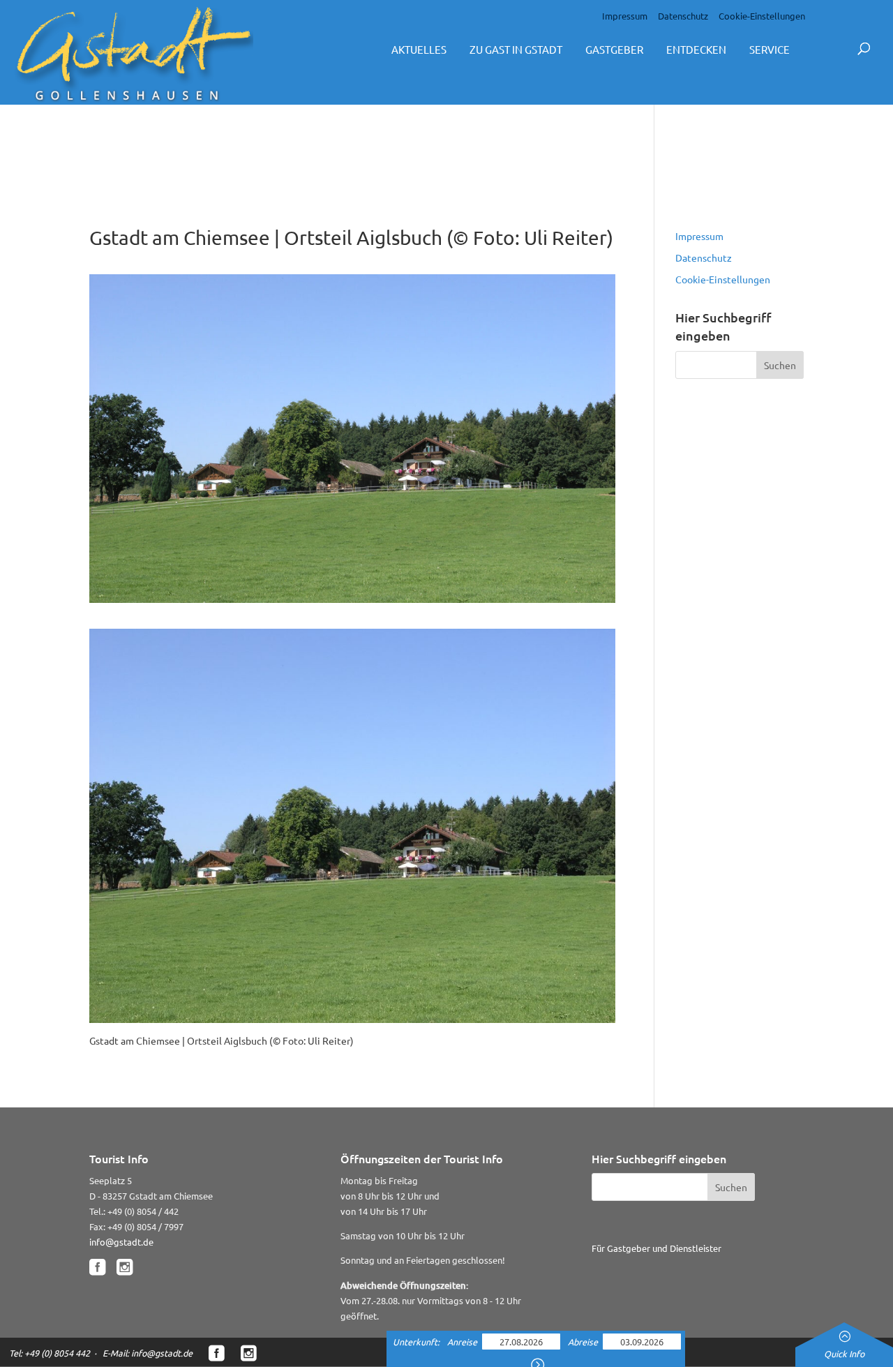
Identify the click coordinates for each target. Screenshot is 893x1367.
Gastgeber (614, 49)
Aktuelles (418, 49)
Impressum (624, 16)
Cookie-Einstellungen (762, 16)
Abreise (584, 1341)
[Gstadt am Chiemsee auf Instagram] (125, 1267)
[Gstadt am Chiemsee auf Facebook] (97, 1267)
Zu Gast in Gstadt (516, 49)
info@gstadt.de (121, 1242)
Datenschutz (683, 16)
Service (769, 49)
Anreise (463, 1341)
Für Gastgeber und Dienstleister (656, 1248)
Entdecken (696, 49)
